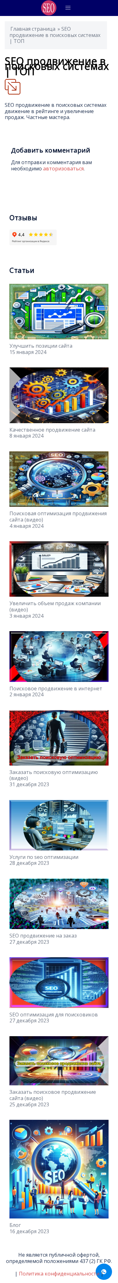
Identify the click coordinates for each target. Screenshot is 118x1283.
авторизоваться (63, 168)
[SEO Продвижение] (49, 8)
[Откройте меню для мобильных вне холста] (67, 8)
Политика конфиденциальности (59, 1273)
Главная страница (32, 28)
